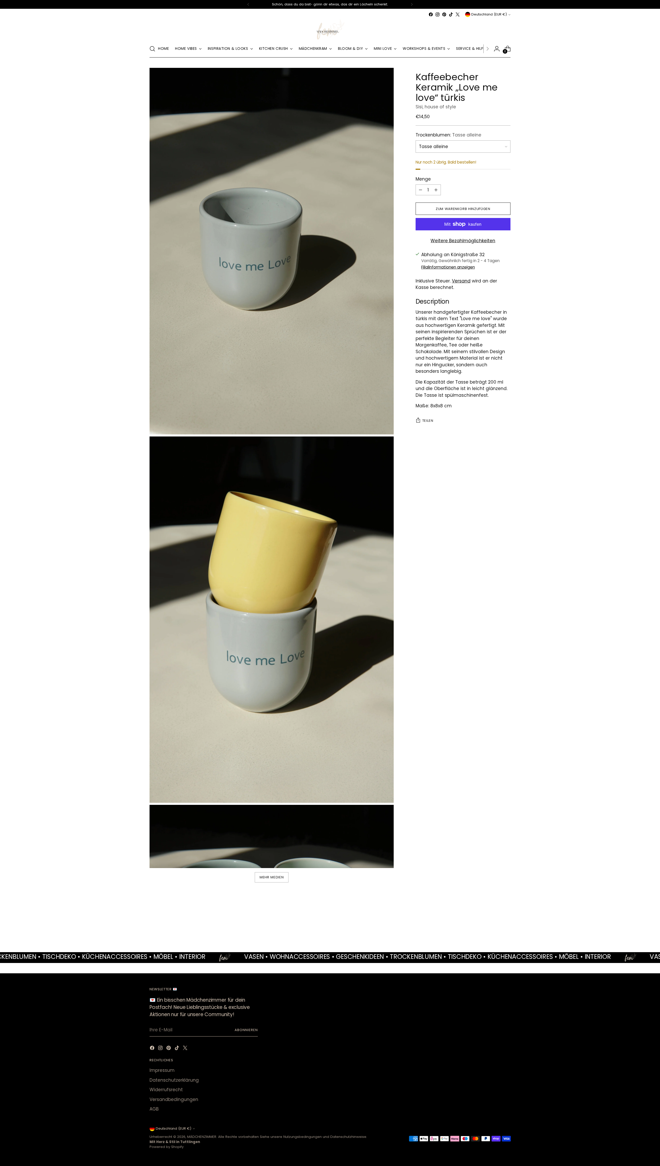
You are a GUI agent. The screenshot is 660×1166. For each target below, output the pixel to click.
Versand (461, 281)
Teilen (427, 420)
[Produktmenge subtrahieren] (420, 190)
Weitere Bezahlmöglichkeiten (463, 241)
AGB (154, 1109)
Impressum (162, 1070)
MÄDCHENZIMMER (201, 1136)
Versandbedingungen (174, 1099)
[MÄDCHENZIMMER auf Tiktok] (451, 14)
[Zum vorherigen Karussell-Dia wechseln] (494, 924)
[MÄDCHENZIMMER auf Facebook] (430, 14)
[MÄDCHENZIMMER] (330, 29)
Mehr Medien (272, 877)
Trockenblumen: (448, 135)
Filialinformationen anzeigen (448, 267)
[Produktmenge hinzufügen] (436, 190)
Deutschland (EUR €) (489, 14)
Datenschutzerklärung (174, 1080)
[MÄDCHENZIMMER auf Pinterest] (444, 14)
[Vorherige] (248, 4)
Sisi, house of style (436, 107)
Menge (423, 179)
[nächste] (411, 4)
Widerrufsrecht (166, 1090)
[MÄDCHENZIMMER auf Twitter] (457, 14)
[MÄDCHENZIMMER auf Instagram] (437, 14)
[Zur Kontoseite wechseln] (497, 49)
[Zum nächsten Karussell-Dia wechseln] (506, 924)
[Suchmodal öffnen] (152, 49)
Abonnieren (246, 1029)
